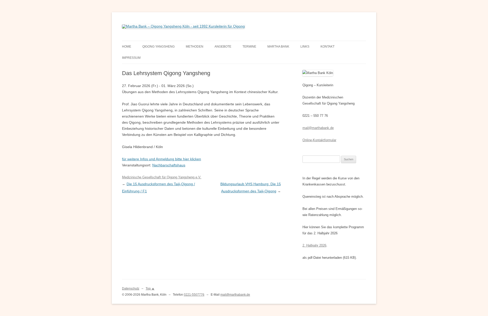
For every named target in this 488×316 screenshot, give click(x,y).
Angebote (223, 46)
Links (304, 46)
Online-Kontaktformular (319, 140)
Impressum (131, 58)
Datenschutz (130, 288)
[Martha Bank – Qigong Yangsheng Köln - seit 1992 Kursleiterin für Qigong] (183, 26)
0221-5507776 (194, 294)
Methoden (194, 46)
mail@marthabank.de (318, 128)
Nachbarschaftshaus (168, 165)
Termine (249, 46)
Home (126, 46)
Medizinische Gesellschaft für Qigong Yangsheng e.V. (161, 177)
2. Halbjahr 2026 (314, 245)
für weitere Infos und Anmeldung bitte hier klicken (161, 159)
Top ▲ (150, 288)
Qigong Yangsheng (158, 46)
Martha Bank (278, 46)
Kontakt (327, 46)
